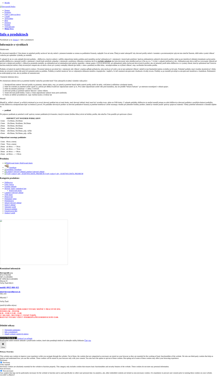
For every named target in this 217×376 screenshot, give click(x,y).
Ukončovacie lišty (11, 211)
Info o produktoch (14, 34)
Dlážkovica (9, 182)
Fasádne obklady (11, 186)
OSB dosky (9, 195)
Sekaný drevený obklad (13, 203)
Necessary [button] (3, 360)
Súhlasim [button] (80, 340)
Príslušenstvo (9, 201)
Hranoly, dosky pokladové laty (15, 189)
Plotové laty (9, 197)
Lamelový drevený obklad (14, 193)
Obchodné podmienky (12, 330)
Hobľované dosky (15, 191)
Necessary (6, 362)
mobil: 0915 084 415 (9, 287)
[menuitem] (111, 10)
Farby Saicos (9, 184)
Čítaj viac (87, 340)
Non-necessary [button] (5, 369)
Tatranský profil (10, 207)
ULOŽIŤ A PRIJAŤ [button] (7, 375)
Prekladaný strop (11, 199)
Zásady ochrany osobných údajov (17, 334)
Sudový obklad (10, 205)
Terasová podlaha (11, 209)
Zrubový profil (10, 213)
